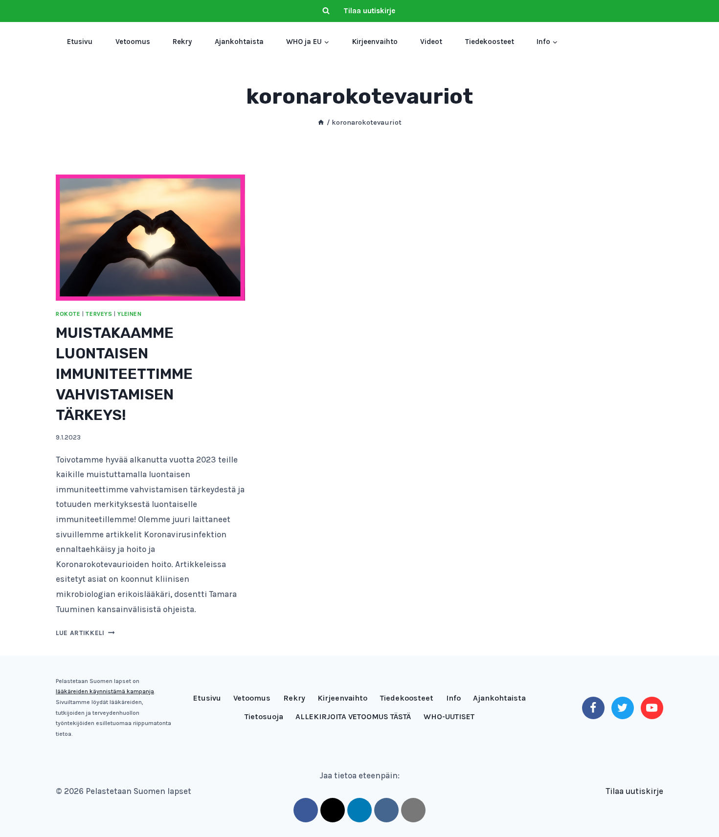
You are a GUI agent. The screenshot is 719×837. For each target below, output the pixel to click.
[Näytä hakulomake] (325, 11)
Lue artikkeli (85, 633)
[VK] (386, 810)
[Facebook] (593, 708)
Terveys (99, 313)
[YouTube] (652, 708)
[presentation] (150, 238)
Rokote (68, 313)
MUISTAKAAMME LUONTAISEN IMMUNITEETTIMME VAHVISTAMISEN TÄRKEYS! (124, 374)
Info (453, 698)
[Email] (413, 810)
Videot (431, 41)
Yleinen (129, 313)
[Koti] (320, 122)
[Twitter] (622, 708)
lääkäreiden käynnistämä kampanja (105, 691)
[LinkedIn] (359, 810)
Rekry (182, 41)
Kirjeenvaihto (375, 41)
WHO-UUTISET (449, 716)
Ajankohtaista (239, 41)
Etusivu (79, 41)
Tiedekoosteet (489, 41)
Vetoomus (132, 41)
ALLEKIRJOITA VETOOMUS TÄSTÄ (353, 716)
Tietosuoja (264, 716)
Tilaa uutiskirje (369, 10)
